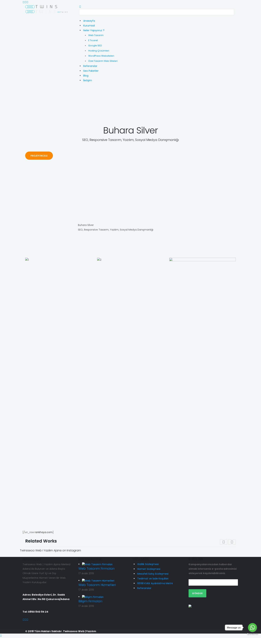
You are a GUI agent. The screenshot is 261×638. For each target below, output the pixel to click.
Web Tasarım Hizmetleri (97, 585)
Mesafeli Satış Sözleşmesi (152, 574)
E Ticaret (93, 40)
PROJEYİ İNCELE (39, 155)
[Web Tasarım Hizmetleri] (98, 580)
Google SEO (95, 45)
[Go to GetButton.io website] (252, 634)
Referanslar (90, 66)
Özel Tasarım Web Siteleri (103, 60)
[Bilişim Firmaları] (93, 597)
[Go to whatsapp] (252, 627)
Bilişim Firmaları (90, 601)
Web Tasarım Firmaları (96, 568)
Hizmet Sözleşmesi (148, 569)
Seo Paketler (91, 71)
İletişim (87, 80)
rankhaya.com (44, 532)
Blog (85, 75)
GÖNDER (197, 593)
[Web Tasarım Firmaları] (97, 564)
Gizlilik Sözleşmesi (148, 564)
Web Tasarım (96, 35)
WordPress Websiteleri (101, 55)
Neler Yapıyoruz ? (93, 30)
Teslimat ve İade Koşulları (152, 578)
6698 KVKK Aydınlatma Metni (155, 583)
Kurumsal (89, 25)
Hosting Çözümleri (98, 50)
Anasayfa (89, 21)
